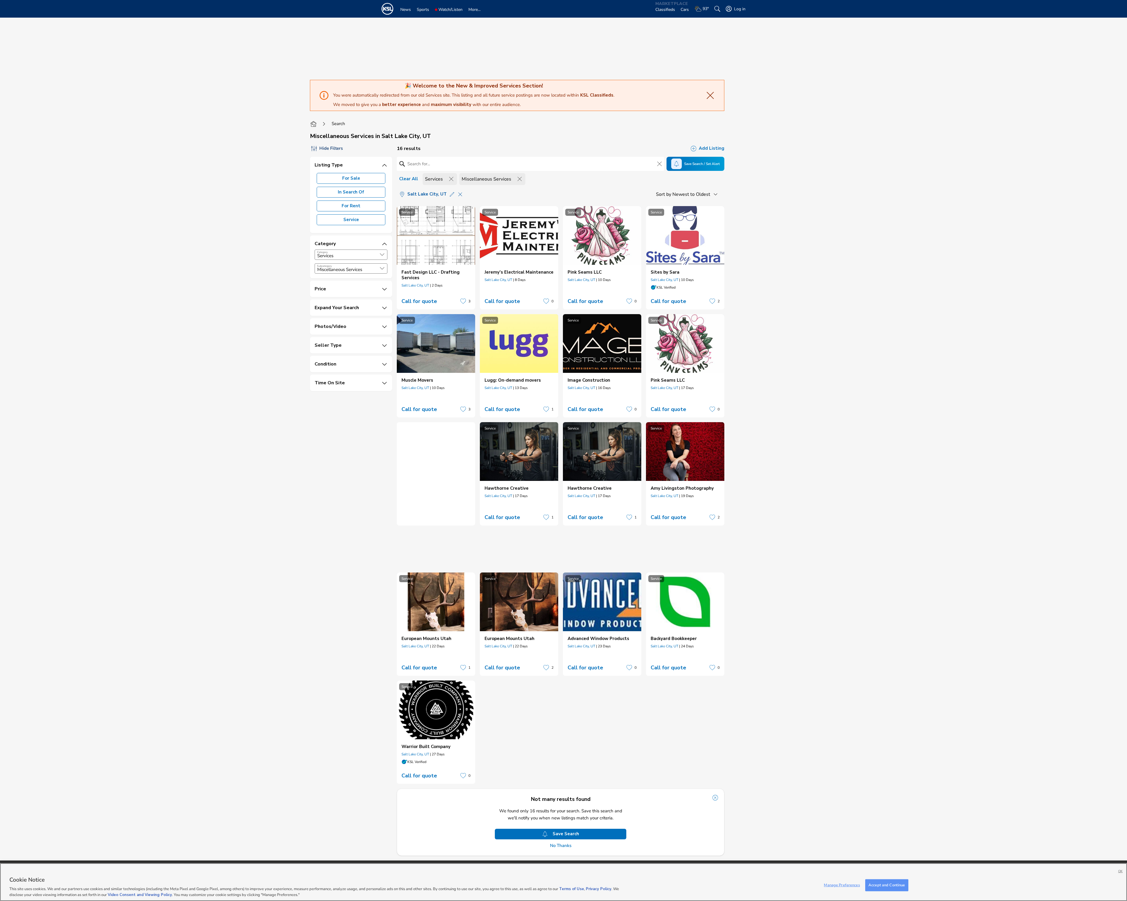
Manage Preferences (842, 885)
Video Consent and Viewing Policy (140, 894)
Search (338, 124)
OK (1120, 871)
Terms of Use (571, 889)
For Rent (351, 206)
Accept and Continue (886, 885)
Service (351, 220)
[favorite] (463, 301)
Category (322, 252)
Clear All (408, 179)
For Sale (351, 178)
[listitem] (436, 257)
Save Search (566, 834)
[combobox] (351, 255)
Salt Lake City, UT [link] (415, 285)
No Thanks (560, 845)
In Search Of (351, 192)
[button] (382, 254)
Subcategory (324, 266)
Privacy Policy (598, 889)
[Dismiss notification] (715, 798)
